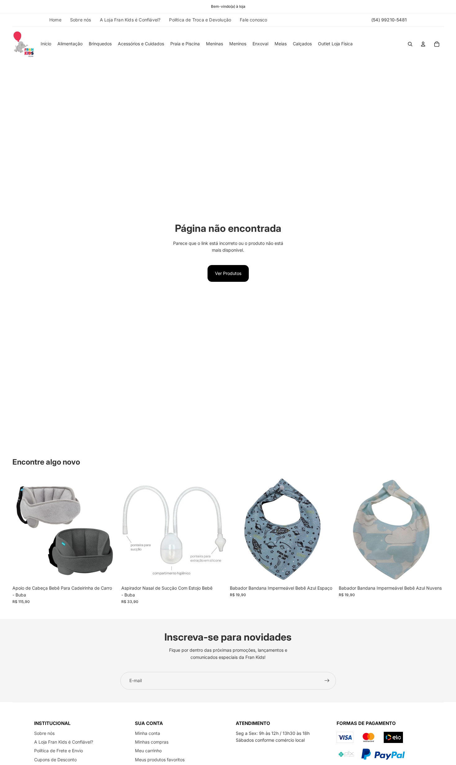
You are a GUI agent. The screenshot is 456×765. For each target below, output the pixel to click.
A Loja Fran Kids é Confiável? (130, 19)
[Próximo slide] (108, 530)
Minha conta (147, 733)
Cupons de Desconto (55, 759)
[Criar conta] (327, 680)
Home (55, 19)
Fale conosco (253, 19)
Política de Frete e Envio (58, 750)
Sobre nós (80, 19)
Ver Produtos (228, 273)
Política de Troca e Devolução (200, 19)
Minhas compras (151, 742)
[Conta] (423, 44)
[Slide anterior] (21, 530)
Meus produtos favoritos (160, 759)
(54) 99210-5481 (389, 19)
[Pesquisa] (410, 44)
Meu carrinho (148, 750)
